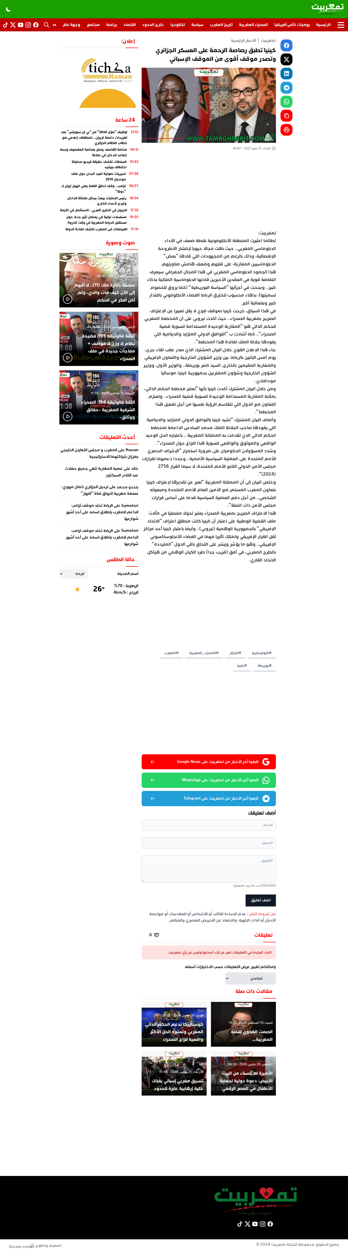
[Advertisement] (209, 191)
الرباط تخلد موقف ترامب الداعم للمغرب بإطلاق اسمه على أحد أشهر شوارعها (102, 512)
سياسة (197, 24)
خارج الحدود (153, 24)
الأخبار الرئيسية (243, 40)
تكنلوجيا (177, 24)
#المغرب (171, 652)
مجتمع (93, 24)
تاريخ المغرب (221, 24)
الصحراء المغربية (253, 24)
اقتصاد (130, 24)
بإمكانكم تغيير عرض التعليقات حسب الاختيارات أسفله (230, 967)
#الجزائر (235, 652)
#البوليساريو (262, 652)
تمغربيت (268, 40)
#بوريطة (265, 665)
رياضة (111, 24)
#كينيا (242, 665)
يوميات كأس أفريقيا (292, 24)
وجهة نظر (71, 24)
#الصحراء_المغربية (204, 652)
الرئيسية (323, 24)
